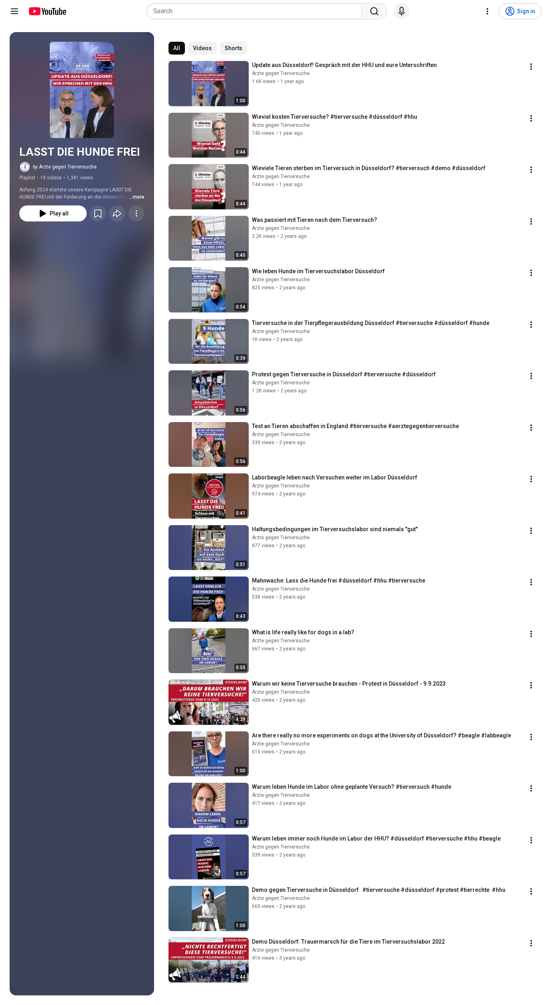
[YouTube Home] (47, 11)
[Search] (374, 11)
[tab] (176, 48)
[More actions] (136, 213)
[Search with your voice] (402, 11)
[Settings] (487, 11)
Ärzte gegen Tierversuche (281, 73)
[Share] (117, 213)
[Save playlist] (98, 213)
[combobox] (256, 11)
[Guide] (14, 11)
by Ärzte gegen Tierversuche (65, 167)
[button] (82, 90)
